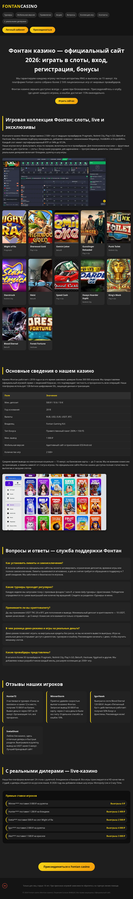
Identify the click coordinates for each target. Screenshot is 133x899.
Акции (59, 15)
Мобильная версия (26, 15)
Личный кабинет (15, 29)
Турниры (8, 15)
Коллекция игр (87, 15)
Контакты (103, 15)
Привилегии (45, 15)
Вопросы (71, 15)
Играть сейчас (66, 100)
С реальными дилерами (15, 21)
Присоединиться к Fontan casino (67, 866)
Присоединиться (42, 29)
